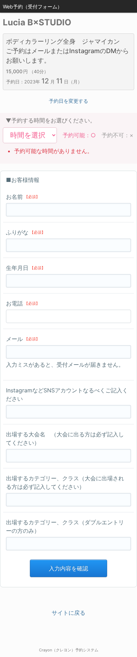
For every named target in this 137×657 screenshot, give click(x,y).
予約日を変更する (68, 101)
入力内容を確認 (68, 568)
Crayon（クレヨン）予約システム (68, 649)
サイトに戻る (68, 612)
